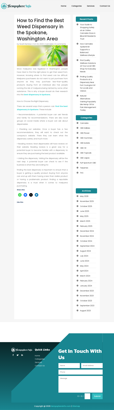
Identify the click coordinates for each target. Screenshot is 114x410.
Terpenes (84, 168)
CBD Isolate (85, 143)
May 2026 (84, 196)
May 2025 (84, 216)
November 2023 (87, 295)
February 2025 (86, 226)
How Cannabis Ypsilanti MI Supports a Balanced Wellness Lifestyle (87, 50)
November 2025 (87, 201)
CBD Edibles (85, 128)
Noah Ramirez (26, 44)
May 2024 (84, 266)
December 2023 (87, 290)
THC (81, 173)
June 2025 (84, 211)
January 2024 (86, 285)
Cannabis (49, 44)
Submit (97, 396)
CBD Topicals (85, 153)
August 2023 (85, 310)
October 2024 (86, 241)
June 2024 (84, 261)
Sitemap (76, 406)
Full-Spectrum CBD (88, 163)
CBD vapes (85, 158)
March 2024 (85, 276)
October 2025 (86, 206)
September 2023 (87, 305)
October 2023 (86, 300)
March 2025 (85, 221)
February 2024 (86, 280)
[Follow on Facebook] (13, 355)
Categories (76, 6)
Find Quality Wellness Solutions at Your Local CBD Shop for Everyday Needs (88, 66)
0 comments (60, 44)
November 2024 (87, 236)
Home (63, 6)
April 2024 (84, 271)
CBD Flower (85, 133)
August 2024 (85, 251)
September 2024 (87, 246)
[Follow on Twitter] (17, 355)
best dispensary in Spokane (37, 94)
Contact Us (105, 6)
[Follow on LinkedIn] (22, 355)
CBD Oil (83, 148)
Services (91, 6)
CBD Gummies (86, 138)
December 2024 (87, 231)
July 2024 (84, 256)
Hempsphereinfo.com (61, 406)
